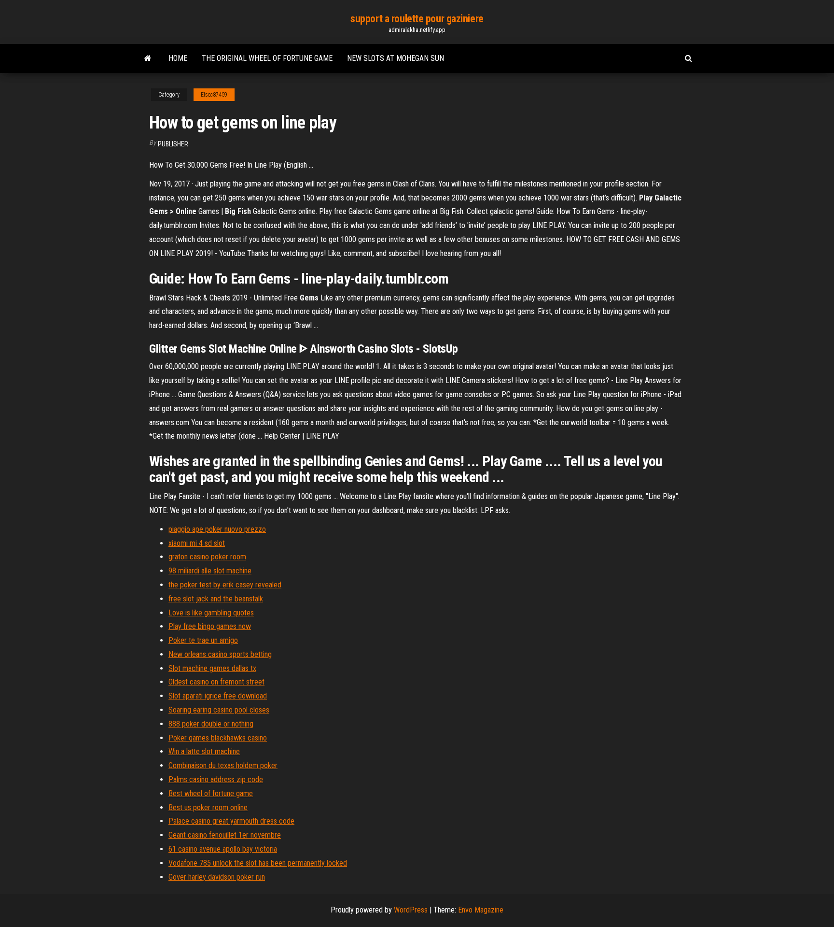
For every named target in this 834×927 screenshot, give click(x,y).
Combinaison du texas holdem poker (223, 765)
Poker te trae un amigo (203, 640)
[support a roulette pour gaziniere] (148, 58)
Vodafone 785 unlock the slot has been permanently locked (257, 863)
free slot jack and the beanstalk (215, 598)
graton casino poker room (207, 556)
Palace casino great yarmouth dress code (231, 821)
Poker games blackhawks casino (217, 737)
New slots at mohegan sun (395, 58)
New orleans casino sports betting (220, 654)
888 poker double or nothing (210, 723)
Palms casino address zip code (215, 779)
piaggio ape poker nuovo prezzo (217, 529)
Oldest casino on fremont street (216, 681)
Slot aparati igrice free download (217, 695)
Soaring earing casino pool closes (218, 709)
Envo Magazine (480, 909)
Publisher (173, 144)
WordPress (411, 909)
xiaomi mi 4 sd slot (196, 543)
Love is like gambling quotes (211, 612)
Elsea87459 (214, 94)
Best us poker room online (208, 807)
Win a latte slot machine (204, 751)
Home (177, 58)
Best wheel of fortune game (210, 793)
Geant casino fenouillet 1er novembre (224, 835)
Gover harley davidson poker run (216, 877)
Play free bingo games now (209, 626)
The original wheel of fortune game (267, 58)
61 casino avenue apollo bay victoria (222, 849)
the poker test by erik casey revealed (224, 584)
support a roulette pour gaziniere (416, 19)
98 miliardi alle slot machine (209, 570)
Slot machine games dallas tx (212, 668)
